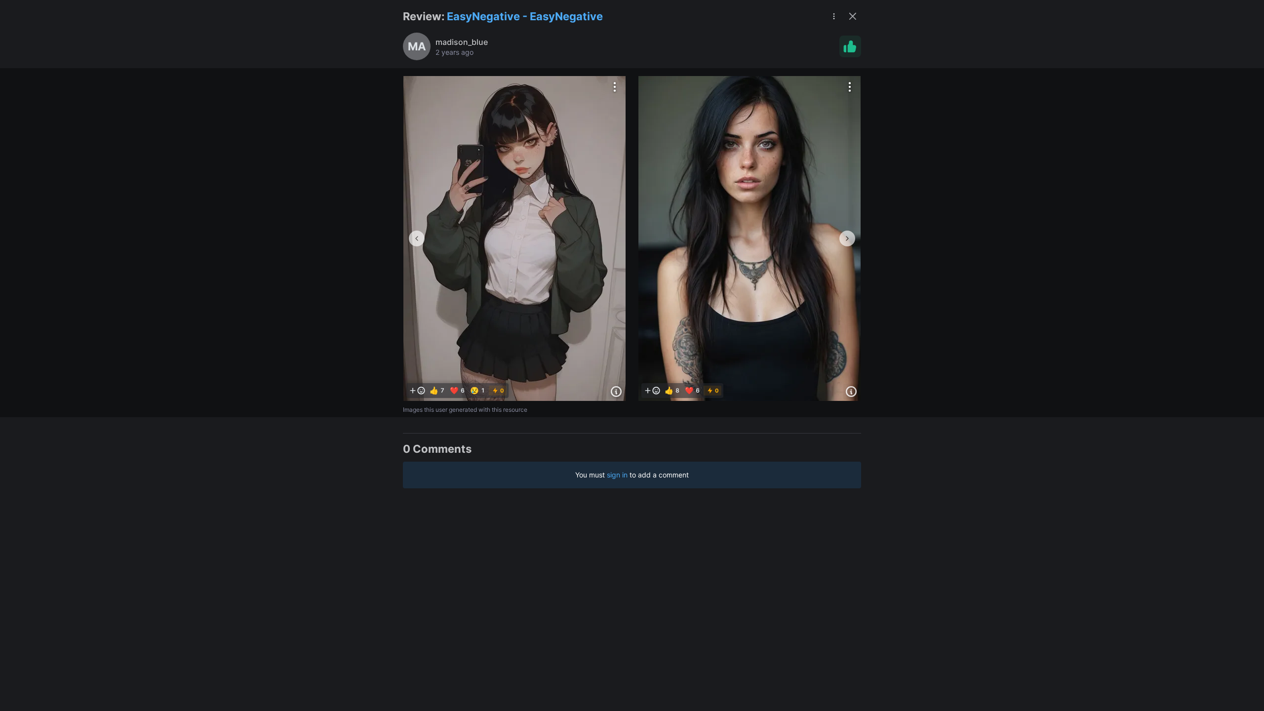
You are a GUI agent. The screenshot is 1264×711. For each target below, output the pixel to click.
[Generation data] (616, 391)
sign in (617, 475)
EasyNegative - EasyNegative (525, 16)
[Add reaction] (417, 390)
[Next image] (847, 238)
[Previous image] (417, 238)
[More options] (615, 87)
